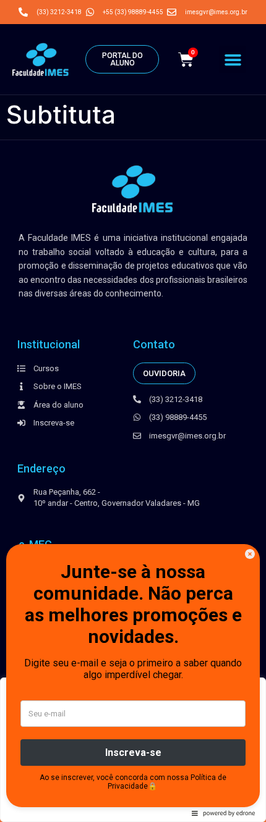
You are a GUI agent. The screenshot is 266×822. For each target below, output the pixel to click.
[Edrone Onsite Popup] (133, 411)
